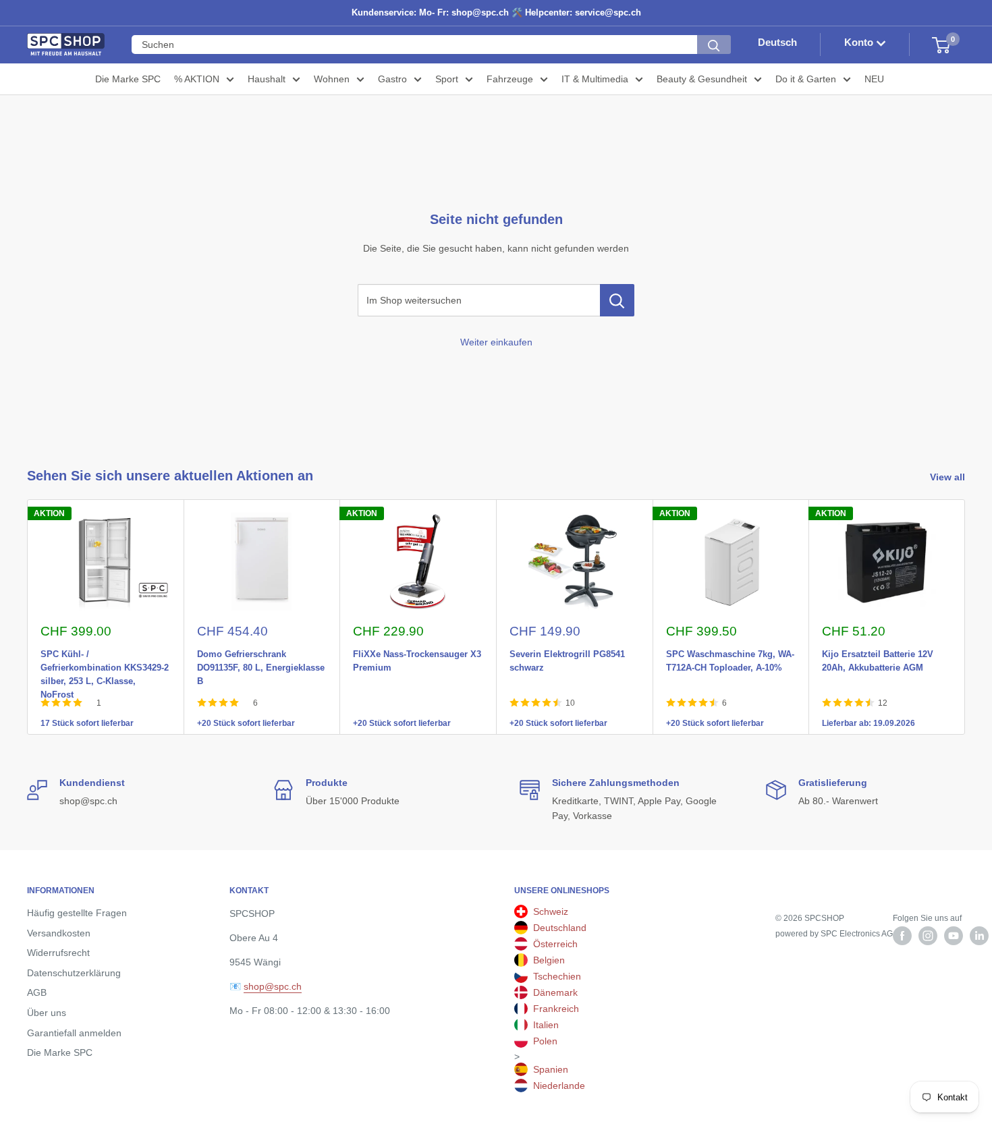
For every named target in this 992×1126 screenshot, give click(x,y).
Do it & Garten (805, 79)
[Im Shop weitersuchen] (617, 300)
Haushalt (266, 79)
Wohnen (332, 79)
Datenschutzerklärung (74, 972)
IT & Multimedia (594, 79)
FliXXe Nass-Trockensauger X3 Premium (417, 651)
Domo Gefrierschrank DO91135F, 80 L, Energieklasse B (261, 651)
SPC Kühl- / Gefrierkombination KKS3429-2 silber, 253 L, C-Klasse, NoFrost (104, 651)
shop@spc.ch (273, 986)
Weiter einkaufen (496, 342)
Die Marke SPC (128, 79)
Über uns (46, 1012)
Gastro (392, 79)
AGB (37, 992)
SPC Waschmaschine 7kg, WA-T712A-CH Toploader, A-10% (730, 651)
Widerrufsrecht (58, 952)
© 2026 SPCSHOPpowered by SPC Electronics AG (834, 925)
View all (949, 477)
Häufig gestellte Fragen (77, 912)
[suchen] (714, 45)
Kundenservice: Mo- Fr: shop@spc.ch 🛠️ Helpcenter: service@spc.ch (496, 12)
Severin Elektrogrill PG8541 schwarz (567, 651)
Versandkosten (58, 933)
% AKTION (196, 79)
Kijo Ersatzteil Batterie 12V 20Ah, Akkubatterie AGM (877, 651)
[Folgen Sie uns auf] (902, 935)
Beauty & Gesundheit (702, 79)
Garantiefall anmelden (74, 1033)
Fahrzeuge (510, 79)
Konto (860, 43)
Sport (446, 79)
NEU (874, 79)
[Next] (965, 617)
